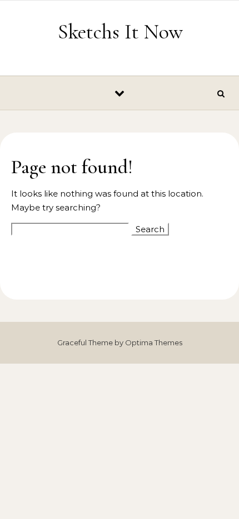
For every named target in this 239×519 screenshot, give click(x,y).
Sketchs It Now (120, 32)
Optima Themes (153, 342)
